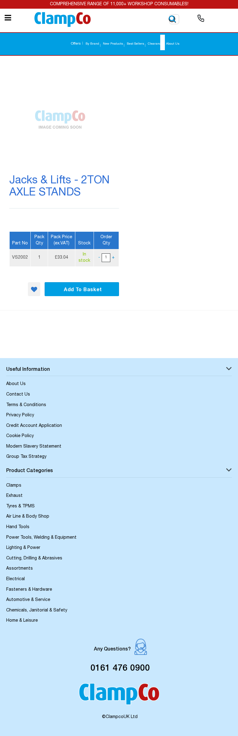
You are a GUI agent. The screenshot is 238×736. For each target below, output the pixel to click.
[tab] (119, 370)
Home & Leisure (22, 621)
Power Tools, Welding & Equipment (41, 538)
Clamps (13, 486)
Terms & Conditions (26, 405)
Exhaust (14, 496)
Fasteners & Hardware (29, 590)
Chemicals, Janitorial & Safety (36, 610)
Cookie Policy (20, 436)
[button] (34, 289)
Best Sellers (135, 44)
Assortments (19, 569)
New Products (113, 44)
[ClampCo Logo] (119, 696)
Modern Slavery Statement (33, 447)
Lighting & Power (23, 548)
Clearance (155, 44)
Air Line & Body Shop (27, 517)
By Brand (92, 44)
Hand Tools (17, 527)
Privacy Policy (20, 415)
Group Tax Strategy (26, 457)
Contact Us (18, 394)
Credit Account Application (34, 426)
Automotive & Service (28, 600)
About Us (172, 44)
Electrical (15, 579)
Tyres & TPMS (20, 506)
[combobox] (162, 42)
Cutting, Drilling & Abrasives (34, 558)
